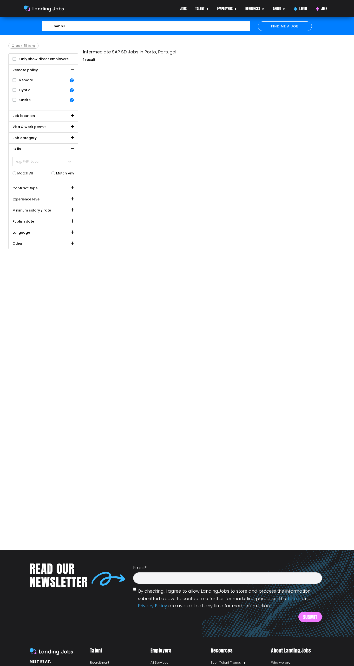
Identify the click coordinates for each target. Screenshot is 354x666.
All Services (159, 662)
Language (21, 232)
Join (324, 8)
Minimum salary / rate (32, 210)
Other (18, 243)
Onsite (25, 99)
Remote (26, 80)
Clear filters (23, 45)
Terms (294, 599)
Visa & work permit (29, 126)
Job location (24, 115)
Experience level (26, 199)
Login (303, 8)
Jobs (183, 8)
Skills (17, 149)
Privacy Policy (152, 606)
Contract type (25, 188)
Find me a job (285, 26)
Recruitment (99, 662)
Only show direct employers (44, 59)
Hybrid (25, 90)
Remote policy (25, 70)
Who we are (280, 662)
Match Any (65, 173)
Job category (25, 137)
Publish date (23, 221)
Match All (25, 173)
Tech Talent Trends (226, 662)
